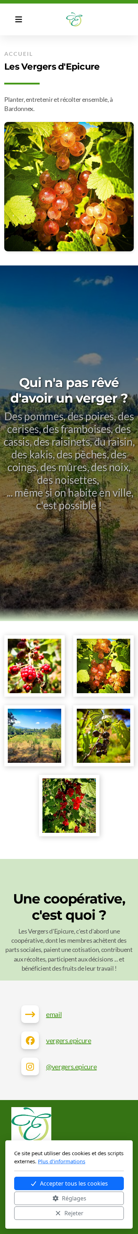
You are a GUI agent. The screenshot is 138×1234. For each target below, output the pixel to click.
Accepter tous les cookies (74, 1183)
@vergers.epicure (71, 1066)
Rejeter (74, 1213)
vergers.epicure (68, 1040)
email (54, 1014)
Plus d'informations (61, 1161)
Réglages (74, 1198)
